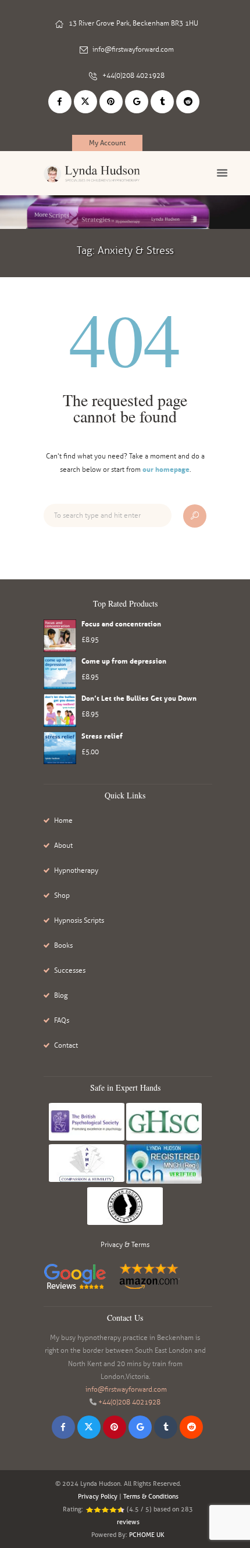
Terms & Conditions (150, 1496)
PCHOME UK (147, 1535)
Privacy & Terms (125, 1245)
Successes (69, 970)
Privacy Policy (97, 1496)
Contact (66, 1045)
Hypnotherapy (76, 870)
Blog (60, 995)
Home (63, 820)
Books (63, 945)
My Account (107, 142)
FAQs (61, 1020)
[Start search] (194, 516)
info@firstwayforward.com (133, 49)
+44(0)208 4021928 (133, 75)
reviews (128, 1522)
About (63, 845)
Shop (62, 895)
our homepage (166, 469)
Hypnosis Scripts (79, 920)
